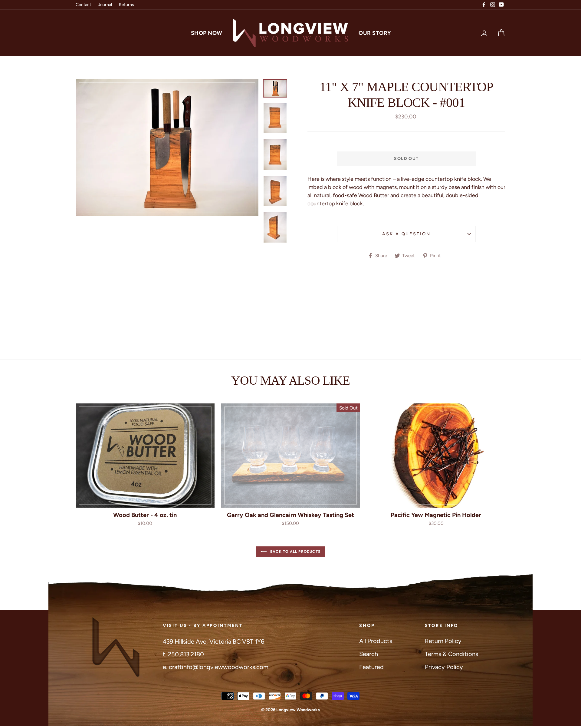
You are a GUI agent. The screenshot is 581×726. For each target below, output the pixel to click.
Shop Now (206, 33)
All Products (375, 641)
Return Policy (443, 641)
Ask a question (406, 234)
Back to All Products (294, 551)
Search (368, 654)
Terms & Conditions (451, 654)
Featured (371, 667)
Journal (105, 4)
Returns (126, 4)
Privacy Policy (444, 667)
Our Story (375, 33)
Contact (83, 4)
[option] (167, 147)
